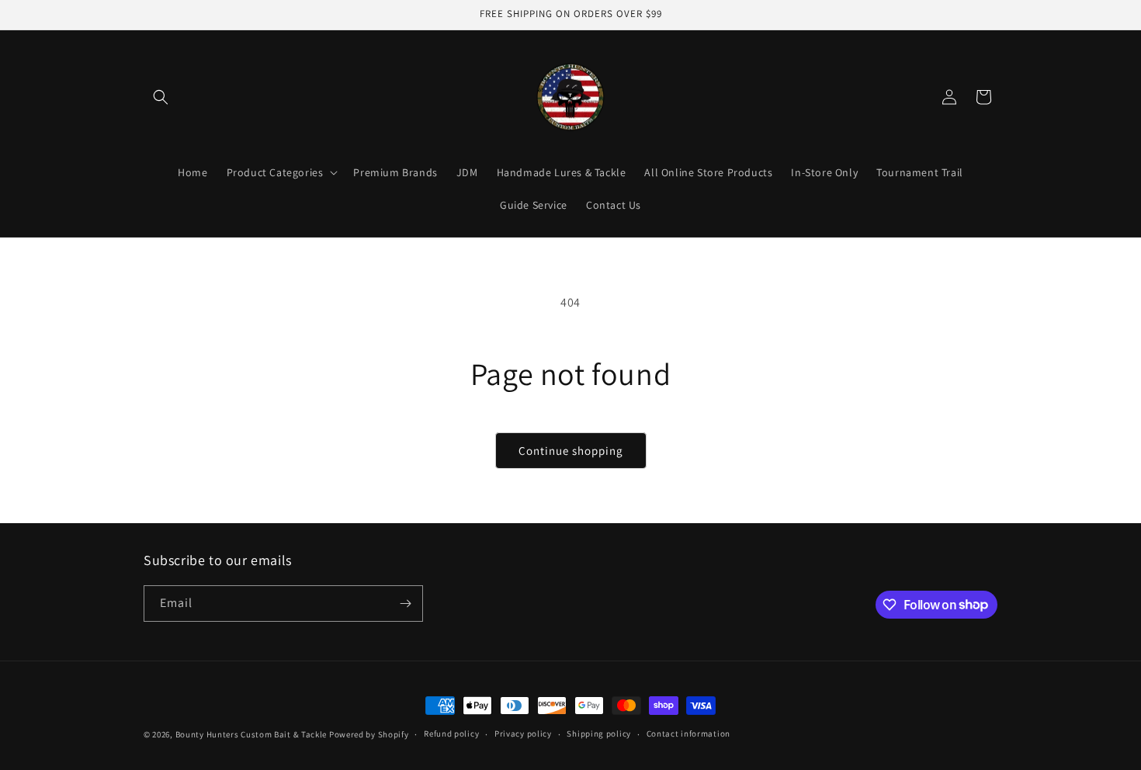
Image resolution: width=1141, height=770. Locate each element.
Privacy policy (523, 733)
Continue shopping (570, 450)
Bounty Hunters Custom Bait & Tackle (251, 734)
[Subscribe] (405, 603)
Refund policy (451, 733)
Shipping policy (599, 733)
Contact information (688, 733)
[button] (161, 97)
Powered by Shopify (369, 734)
